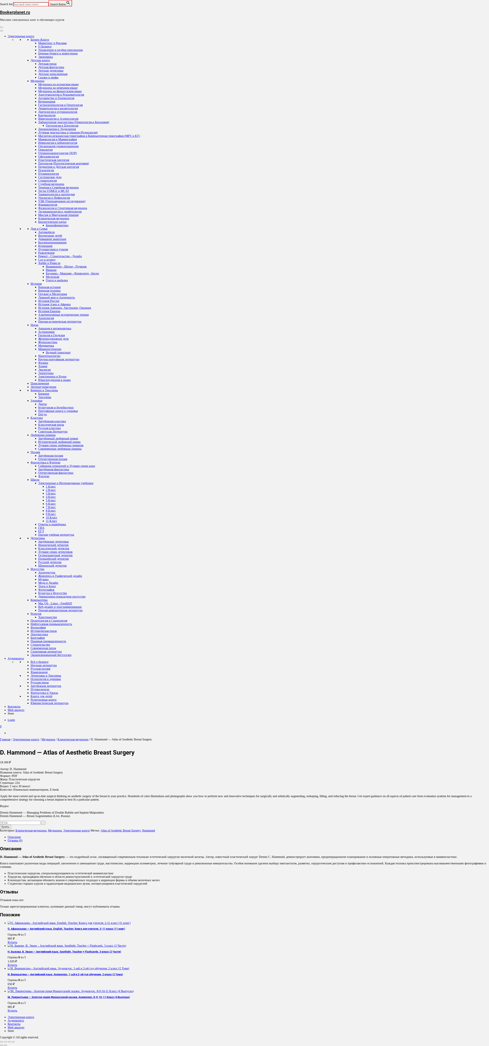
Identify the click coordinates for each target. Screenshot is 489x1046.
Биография (38, 637)
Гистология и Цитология (62, 125)
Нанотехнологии (49, 356)
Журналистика (47, 342)
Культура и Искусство (52, 593)
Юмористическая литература (49, 703)
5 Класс (51, 500)
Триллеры (44, 397)
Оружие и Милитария (52, 294)
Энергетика (45, 373)
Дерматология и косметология (58, 108)
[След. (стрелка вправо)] (5, 1045)
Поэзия (35, 452)
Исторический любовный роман (59, 441)
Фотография (46, 589)
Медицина (37, 81)
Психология (46, 170)
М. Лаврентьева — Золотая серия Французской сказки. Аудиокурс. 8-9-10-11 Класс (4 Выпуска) (69, 997)
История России (48, 301)
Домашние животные (52, 239)
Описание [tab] (14, 837)
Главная (5, 739)
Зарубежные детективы (53, 541)
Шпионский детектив (52, 565)
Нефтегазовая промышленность (51, 624)
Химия (42, 366)
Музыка (43, 579)
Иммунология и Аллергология (58, 118)
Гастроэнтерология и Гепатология (60, 105)
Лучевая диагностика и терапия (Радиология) (68, 132)
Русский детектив (50, 562)
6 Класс (51, 503)
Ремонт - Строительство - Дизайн (60, 256)
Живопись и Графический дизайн (60, 576)
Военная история (49, 287)
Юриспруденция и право (54, 380)
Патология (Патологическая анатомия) (63, 163)
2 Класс (51, 490)
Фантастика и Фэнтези (45, 462)
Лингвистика (39, 634)
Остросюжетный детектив (55, 555)
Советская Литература (52, 431)
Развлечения (46, 252)
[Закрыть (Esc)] (13, 1041)
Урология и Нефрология (54, 197)
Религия (36, 613)
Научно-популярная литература (58, 359)
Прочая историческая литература (59, 321)
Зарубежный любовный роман (58, 438)
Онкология (45, 149)
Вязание (51, 270)
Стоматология (47, 180)
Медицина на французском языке (60, 91)
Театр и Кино (47, 586)
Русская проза (40, 682)
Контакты (14, 706)
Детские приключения (52, 74)
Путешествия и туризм (53, 249)
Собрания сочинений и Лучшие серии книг (66, 466)
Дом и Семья (39, 228)
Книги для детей (41, 696)
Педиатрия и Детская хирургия (58, 166)
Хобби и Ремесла (49, 263)
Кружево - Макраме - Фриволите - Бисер (72, 273)
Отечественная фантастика (55, 472)
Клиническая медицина (53, 218)
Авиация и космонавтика (54, 328)
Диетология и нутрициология (57, 111)
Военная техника (49, 290)
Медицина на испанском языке (58, 84)
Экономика (45, 56)
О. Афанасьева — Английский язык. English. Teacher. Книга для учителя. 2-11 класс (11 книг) (66, 928)
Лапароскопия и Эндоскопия (57, 129)
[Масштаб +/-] (1, 1041)
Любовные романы (43, 435)
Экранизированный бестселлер (51, 655)
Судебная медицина (51, 184)
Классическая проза (51, 424)
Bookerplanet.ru (15, 12)
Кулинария (45, 246)
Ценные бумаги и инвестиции (58, 53)
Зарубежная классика (52, 421)
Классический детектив (53, 548)
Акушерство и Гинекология (56, 98)
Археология (46, 318)
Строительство (40, 644)
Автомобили (46, 232)
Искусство (37, 569)
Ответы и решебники (52, 524)
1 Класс (51, 486)
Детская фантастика (51, 67)
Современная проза (43, 648)
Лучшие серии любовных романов (60, 445)
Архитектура (46, 572)
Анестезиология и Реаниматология (61, 94)
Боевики (43, 393)
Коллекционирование (52, 242)
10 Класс (51, 517)
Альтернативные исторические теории (63, 314)
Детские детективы (50, 70)
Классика (37, 417)
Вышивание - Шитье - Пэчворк (66, 266)
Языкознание (39, 672)
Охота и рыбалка (57, 280)
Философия (38, 627)
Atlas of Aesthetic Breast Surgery (121, 830)
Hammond (148, 830)
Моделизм (52, 276)
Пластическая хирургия (53, 160)
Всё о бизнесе (40, 661)
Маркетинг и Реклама (52, 43)
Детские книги (40, 60)
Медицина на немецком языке (58, 87)
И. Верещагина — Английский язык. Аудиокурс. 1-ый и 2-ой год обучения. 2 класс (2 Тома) (65, 974)
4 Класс (51, 496)
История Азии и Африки (54, 304)
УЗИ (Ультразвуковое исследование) (61, 201)
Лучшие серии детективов (55, 551)
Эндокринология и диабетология (60, 211)
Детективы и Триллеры (46, 675)
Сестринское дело (50, 177)
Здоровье (36, 400)
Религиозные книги (44, 699)
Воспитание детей (50, 235)
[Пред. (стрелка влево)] (1, 1045)
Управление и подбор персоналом (60, 50)
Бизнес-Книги (40, 39)
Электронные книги (21, 36)
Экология (44, 369)
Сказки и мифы (48, 77)
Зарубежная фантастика (53, 469)
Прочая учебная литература (56, 534)
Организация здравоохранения (58, 146)
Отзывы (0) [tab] (15, 840)
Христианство (47, 617)
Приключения (40, 383)
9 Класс (51, 514)
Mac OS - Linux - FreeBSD (55, 603)
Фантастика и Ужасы (44, 692)
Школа (35, 479)
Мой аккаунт (16, 710)
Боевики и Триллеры (44, 390)
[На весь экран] (5, 1041)
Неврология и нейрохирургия (57, 142)
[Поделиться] (9, 1041)
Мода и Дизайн (48, 582)
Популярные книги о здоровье (58, 411)
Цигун (42, 414)
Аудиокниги (16, 658)
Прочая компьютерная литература (60, 610)
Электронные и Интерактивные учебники (65, 483)
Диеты (42, 404)
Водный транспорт (58, 352)
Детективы (38, 538)
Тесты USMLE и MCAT (53, 191)
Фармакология (47, 204)
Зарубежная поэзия (50, 455)
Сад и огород (46, 259)
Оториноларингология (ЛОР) (57, 153)
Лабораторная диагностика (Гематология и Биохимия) (73, 122)
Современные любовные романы (60, 448)
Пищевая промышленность (48, 641)
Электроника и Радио (52, 376)
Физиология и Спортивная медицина (62, 208)
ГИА (41, 527)
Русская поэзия (40, 668)
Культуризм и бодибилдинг (56, 407)
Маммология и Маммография (57, 139)
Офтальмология (48, 156)
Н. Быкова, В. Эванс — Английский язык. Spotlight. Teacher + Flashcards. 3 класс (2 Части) (64, 951)
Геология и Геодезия (51, 335)
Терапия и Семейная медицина (58, 187)
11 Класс (51, 521)
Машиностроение (49, 349)
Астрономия (46, 331)
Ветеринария (46, 101)
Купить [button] (12, 942)
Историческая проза (44, 631)
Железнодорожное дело (53, 338)
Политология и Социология (49, 620)
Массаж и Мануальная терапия (58, 215)
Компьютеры (39, 600)
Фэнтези (43, 476)
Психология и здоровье (46, 679)
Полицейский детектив (53, 558)
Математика (46, 345)
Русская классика (49, 428)
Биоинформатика (57, 225)
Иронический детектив (53, 545)
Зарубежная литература (46, 686)
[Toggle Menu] (1, 30)
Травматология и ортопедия (56, 194)
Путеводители (40, 689)
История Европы (49, 311)
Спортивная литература (46, 651)
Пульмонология (48, 173)
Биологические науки (52, 221)
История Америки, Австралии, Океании (64, 307)
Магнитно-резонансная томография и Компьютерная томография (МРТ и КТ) (89, 136)
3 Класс (51, 493)
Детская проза (47, 63)
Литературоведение (43, 386)
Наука (34, 325)
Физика (43, 362)
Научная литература (44, 665)
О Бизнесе (45, 46)
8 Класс (51, 510)
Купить (6, 826)
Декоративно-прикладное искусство (62, 596)
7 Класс (51, 507)
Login (11, 720)
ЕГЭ (41, 531)
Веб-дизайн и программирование (60, 606)
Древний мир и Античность (56, 297)
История (36, 283)
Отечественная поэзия (52, 459)
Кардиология (46, 115)
